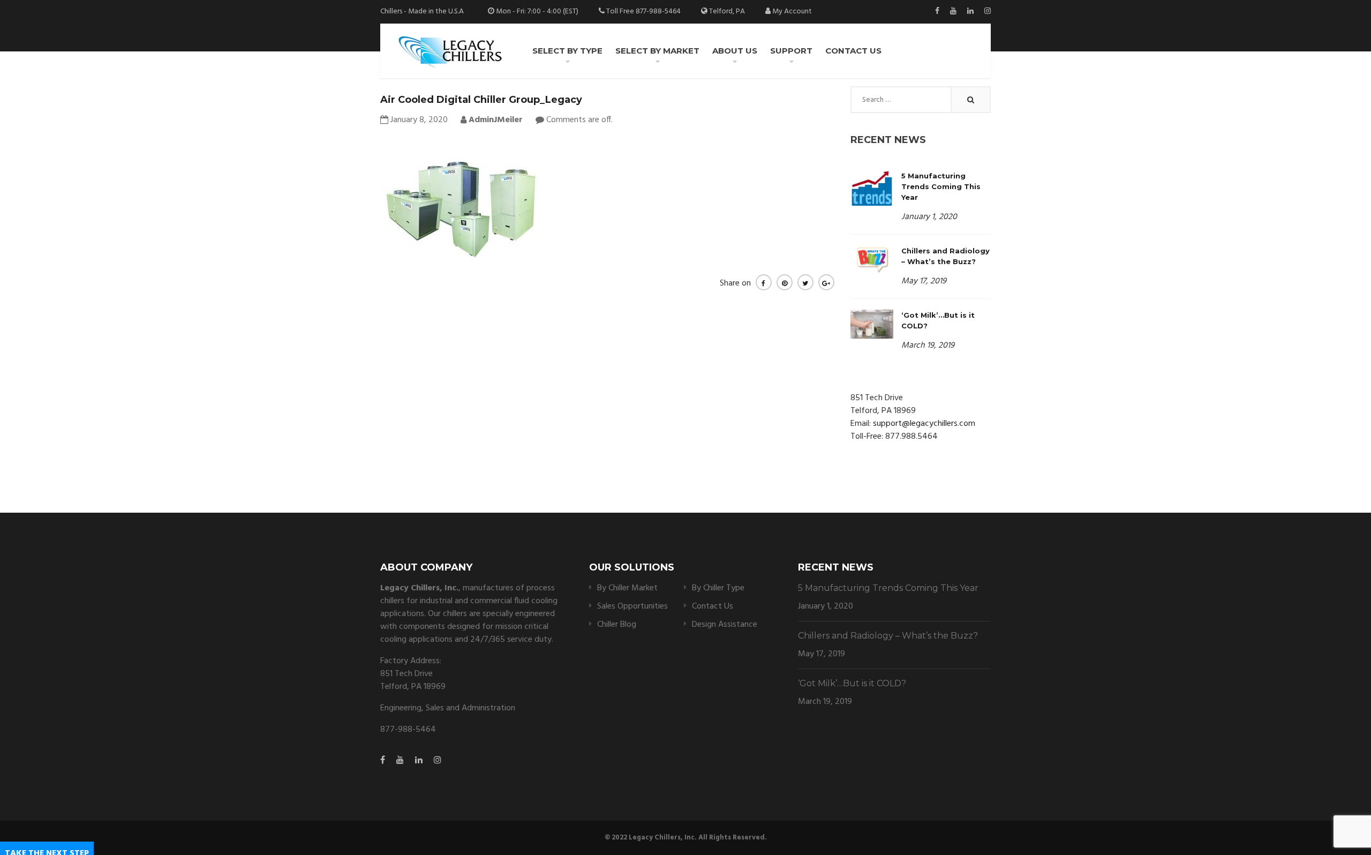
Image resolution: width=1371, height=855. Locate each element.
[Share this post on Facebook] (764, 282)
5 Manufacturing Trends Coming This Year (941, 186)
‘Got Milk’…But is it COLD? (852, 683)
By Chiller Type (718, 588)
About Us (734, 51)
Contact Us (853, 51)
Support (791, 51)
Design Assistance (724, 625)
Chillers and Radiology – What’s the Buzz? (888, 636)
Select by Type (567, 51)
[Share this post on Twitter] (805, 282)
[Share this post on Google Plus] (826, 282)
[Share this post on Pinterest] (785, 282)
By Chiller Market (627, 588)
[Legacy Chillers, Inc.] (449, 51)
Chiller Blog (616, 625)
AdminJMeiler (494, 120)
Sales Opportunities (632, 606)
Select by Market (657, 51)
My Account (792, 11)
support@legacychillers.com (924, 424)
